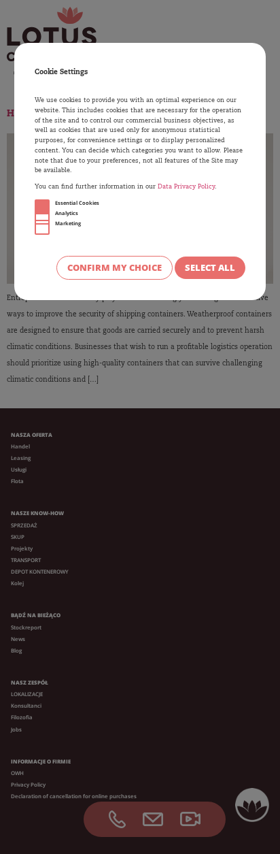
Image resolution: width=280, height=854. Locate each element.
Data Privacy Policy (186, 187)
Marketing (68, 223)
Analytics (66, 213)
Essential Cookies (77, 202)
